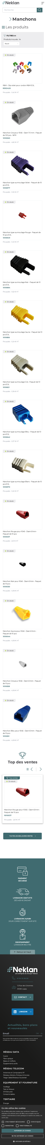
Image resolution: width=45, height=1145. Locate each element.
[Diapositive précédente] (32, 769)
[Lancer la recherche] (39, 10)
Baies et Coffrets (9, 1061)
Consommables (9, 1094)
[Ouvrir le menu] (42, 3)
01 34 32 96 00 (22, 978)
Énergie (6, 1103)
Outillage (6, 1087)
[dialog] (22, 1125)
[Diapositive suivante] (40, 769)
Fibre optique (8, 1059)
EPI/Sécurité (8, 1092)
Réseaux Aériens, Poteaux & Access (16, 1075)
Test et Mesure (8, 1089)
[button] (22, 1141)
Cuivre (5, 1056)
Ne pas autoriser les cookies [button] (22, 1136)
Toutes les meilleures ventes (21, 836)
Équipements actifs (10, 1063)
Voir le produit (24, 75)
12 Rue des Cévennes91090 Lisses (25, 987)
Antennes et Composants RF (14, 1073)
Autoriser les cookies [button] (22, 1131)
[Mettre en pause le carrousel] (28, 769)
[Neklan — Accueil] (10, 2)
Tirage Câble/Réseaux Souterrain (15, 1078)
